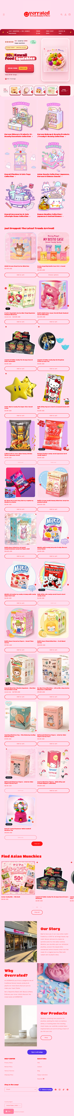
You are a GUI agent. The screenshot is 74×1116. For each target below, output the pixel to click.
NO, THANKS (54, 570)
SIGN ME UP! (54, 564)
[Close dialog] (70, 540)
